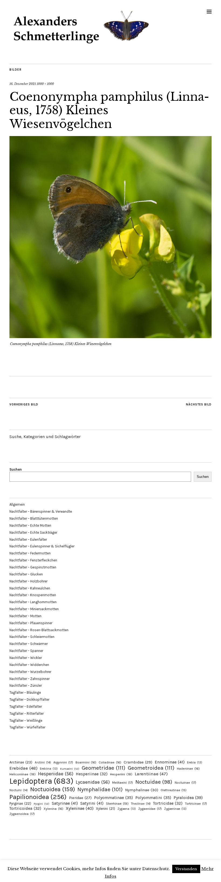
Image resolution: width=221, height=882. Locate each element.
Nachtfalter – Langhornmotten (33, 602)
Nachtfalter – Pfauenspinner (30, 623)
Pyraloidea (188, 797)
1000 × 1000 (45, 84)
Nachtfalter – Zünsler (25, 685)
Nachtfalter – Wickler (25, 658)
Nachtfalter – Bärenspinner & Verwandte (40, 511)
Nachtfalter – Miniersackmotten (34, 609)
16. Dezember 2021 (22, 84)
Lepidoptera (41, 781)
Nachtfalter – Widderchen (29, 665)
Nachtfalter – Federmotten (30, 553)
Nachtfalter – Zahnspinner (29, 679)
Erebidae (23, 768)
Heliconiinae (22, 774)
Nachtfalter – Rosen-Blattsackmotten (38, 630)
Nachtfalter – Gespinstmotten (32, 567)
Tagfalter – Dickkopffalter (29, 699)
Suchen (15, 469)
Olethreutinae (174, 790)
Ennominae (170, 762)
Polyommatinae (113, 797)
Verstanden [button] (186, 869)
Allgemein (17, 504)
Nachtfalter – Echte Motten (30, 525)
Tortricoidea (25, 808)
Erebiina (49, 768)
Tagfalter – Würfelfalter (27, 727)
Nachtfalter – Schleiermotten (31, 637)
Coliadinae (110, 762)
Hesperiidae (55, 773)
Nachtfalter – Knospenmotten (32, 595)
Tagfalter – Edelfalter (25, 706)
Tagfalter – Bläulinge (25, 692)
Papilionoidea (38, 797)
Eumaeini (69, 768)
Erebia (194, 762)
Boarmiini (85, 762)
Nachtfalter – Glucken (26, 574)
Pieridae (80, 798)
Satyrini (91, 803)
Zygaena (127, 809)
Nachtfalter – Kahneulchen (29, 588)
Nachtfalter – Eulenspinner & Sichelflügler (41, 546)
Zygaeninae (175, 809)
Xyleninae (80, 808)
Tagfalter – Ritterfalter (26, 713)
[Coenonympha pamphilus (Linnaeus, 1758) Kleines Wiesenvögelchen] (110, 336)
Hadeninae (188, 768)
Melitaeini (122, 782)
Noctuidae (153, 782)
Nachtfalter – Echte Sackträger (33, 532)
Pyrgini (41, 803)
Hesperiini (121, 774)
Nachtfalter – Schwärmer (28, 644)
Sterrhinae (117, 803)
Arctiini (43, 762)
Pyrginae (20, 803)
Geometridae (103, 768)
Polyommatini (153, 797)
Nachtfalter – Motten (25, 616)
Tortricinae (196, 803)
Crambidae (138, 762)
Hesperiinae (92, 774)
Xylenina (53, 809)
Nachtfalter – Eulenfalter (28, 539)
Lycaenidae (93, 782)
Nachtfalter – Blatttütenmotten (33, 518)
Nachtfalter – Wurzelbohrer (30, 672)
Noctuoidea (52, 789)
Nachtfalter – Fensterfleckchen (33, 560)
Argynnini (63, 762)
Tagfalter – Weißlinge (25, 720)
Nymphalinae (141, 789)
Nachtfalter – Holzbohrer (28, 581)
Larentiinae (151, 773)
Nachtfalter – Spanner (26, 651)
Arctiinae (20, 762)
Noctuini (18, 790)
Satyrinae (65, 803)
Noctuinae (185, 782)
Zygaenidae (150, 809)
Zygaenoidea (22, 814)
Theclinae (141, 803)
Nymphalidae (100, 789)
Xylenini (105, 809)
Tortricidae (167, 803)
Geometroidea (151, 768)
